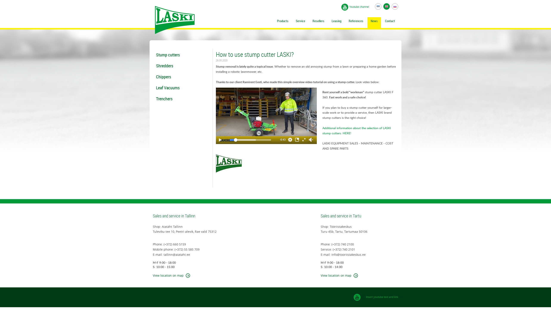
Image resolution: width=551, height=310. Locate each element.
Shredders (164, 66)
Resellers (318, 21)
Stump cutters (168, 55)
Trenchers (164, 99)
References (356, 21)
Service (300, 21)
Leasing (336, 21)
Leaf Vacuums (168, 88)
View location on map (168, 275)
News (374, 21)
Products (282, 21)
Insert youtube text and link (382, 297)
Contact (390, 21)
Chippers (163, 77)
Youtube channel (359, 6)
